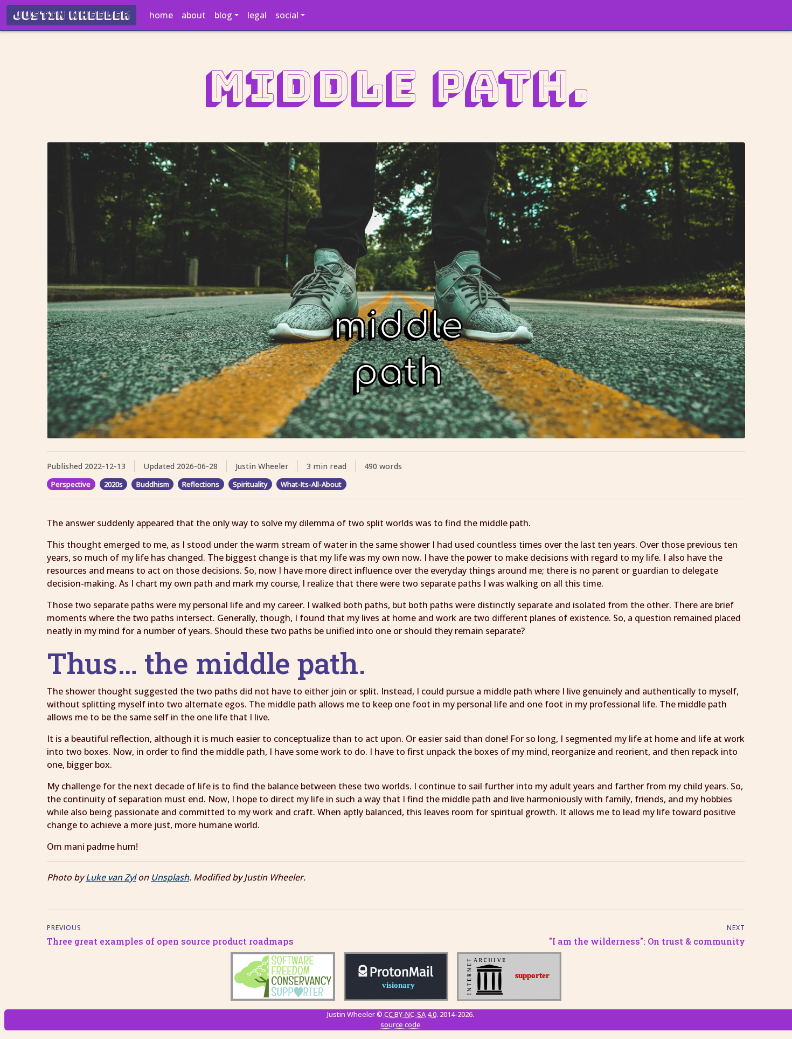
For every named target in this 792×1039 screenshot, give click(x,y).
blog (223, 15)
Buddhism (152, 484)
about (194, 15)
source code (400, 1024)
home (161, 15)
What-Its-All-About (311, 484)
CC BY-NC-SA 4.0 (410, 1014)
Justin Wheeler (71, 15)
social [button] (286, 15)
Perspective (71, 484)
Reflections (200, 484)
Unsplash (170, 877)
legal (257, 15)
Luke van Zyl (111, 877)
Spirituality (250, 484)
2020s (113, 484)
